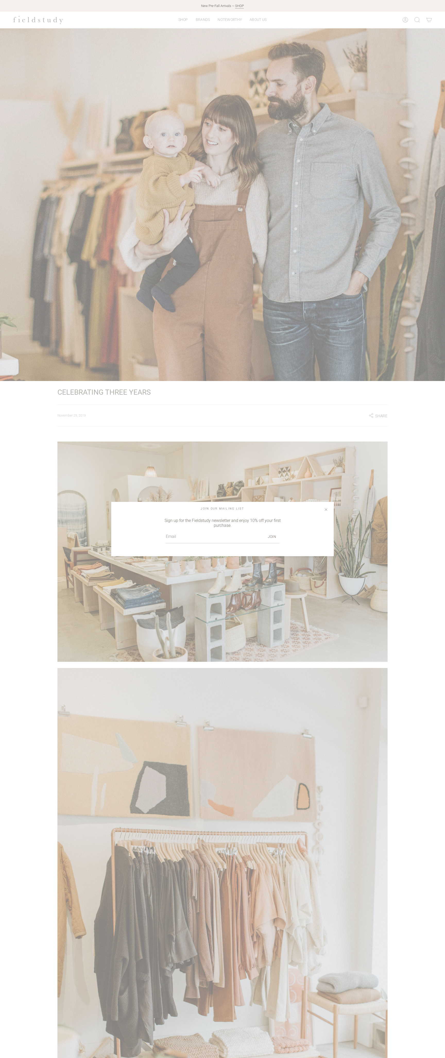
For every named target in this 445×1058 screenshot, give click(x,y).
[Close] (326, 509)
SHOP (239, 6)
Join (272, 537)
